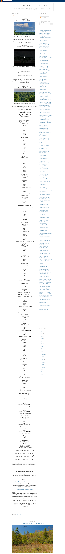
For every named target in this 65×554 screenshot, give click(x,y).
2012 (42, 335)
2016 (42, 341)
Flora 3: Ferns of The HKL (43, 60)
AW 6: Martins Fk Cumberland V (45, 102)
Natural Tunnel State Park (43, 149)
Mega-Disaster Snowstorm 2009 (44, 285)
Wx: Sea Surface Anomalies (44, 241)
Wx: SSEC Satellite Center (44, 207)
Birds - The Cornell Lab (43, 174)
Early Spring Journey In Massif (44, 299)
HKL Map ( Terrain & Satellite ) (44, 33)
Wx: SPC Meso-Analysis (43, 220)
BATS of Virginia (42, 171)
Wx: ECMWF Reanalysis (43, 262)
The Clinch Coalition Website (44, 41)
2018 (42, 344)
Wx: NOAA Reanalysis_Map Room (45, 259)
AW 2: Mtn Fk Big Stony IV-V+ (44, 96)
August (43, 364)
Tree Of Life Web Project (43, 168)
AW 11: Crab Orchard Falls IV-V (44, 109)
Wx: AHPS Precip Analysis (44, 217)
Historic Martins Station (43, 146)
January (43, 352)
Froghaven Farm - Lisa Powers (44, 194)
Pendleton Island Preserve (43, 158)
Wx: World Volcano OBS (43, 256)
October (43, 367)
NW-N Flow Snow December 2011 (45, 293)
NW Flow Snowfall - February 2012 (45, 295)
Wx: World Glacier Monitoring (44, 249)
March (43, 356)
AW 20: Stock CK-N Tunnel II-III (45, 122)
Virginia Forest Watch (43, 43)
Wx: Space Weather (42, 244)
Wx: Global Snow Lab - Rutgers (44, 253)
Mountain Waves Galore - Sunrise (45, 282)
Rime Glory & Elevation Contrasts (45, 272)
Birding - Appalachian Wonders (44, 177)
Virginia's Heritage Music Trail (44, 139)
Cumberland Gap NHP (43, 144)
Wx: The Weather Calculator (44, 257)
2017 (42, 343)
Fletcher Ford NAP (42, 155)
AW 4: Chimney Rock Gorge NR (45, 99)
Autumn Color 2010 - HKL (44, 66)
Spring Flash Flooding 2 (43, 128)
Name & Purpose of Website (44, 34)
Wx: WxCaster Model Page (44, 203)
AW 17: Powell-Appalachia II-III (45, 118)
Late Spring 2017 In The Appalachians (32, 523)
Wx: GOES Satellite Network (44, 211)
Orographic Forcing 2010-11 (44, 309)
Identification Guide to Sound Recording (24, 489)
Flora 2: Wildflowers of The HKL (45, 59)
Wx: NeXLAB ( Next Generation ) (45, 198)
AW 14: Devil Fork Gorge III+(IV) (45, 113)
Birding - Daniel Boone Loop (44, 180)
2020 (42, 348)
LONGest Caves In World (43, 52)
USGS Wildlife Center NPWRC (44, 197)
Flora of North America (43, 80)
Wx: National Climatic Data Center (45, 233)
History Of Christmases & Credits (45, 290)
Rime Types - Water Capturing (44, 267)
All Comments (43, 17)
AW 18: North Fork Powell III (44, 119)
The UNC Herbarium (43, 76)
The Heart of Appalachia (43, 142)
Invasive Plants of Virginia (44, 75)
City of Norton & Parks (43, 148)
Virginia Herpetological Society (44, 193)
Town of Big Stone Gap (43, 40)
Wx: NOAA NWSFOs (43, 231)
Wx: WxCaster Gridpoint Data (44, 201)
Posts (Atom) (18, 514)
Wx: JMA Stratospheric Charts (44, 243)
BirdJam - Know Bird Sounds (44, 175)
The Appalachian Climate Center (24, 75)
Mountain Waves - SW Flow (44, 283)
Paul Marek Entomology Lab (44, 188)
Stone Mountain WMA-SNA (44, 159)
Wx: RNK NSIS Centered (43, 210)
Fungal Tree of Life (42, 86)
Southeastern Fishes (42, 191)
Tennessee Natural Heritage (44, 47)
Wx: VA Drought (42, 226)
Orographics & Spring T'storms (44, 305)
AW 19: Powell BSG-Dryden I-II (44, 121)
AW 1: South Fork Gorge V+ (44, 95)
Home (25, 511)
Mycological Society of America (45, 85)
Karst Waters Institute (43, 56)
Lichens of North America (43, 90)
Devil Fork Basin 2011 (43, 164)
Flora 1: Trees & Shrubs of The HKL (45, 57)
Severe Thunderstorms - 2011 (44, 301)
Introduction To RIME (43, 266)
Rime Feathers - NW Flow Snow (44, 270)
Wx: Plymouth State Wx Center (44, 213)
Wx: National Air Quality (43, 227)
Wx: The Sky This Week (43, 246)
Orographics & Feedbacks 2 (44, 308)
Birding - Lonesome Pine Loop (44, 181)
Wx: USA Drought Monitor (44, 224)
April (43, 357)
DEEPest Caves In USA (43, 50)
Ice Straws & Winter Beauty (44, 269)
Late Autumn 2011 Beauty (44, 69)
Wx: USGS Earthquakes (43, 254)
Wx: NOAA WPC (42, 214)
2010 (42, 331)
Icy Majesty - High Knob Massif (44, 275)
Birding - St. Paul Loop (43, 182)
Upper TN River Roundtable (44, 131)
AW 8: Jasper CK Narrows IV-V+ (44, 105)
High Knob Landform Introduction (45, 30)
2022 (42, 351)
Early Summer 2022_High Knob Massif (21, 15)
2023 (42, 369)
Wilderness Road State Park (44, 145)
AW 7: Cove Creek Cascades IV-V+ (45, 103)
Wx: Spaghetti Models (43, 230)
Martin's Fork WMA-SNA (43, 157)
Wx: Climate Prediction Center (44, 236)
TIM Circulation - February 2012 (45, 286)
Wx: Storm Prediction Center (44, 218)
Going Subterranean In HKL (44, 54)
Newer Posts (14, 511)
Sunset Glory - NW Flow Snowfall (45, 292)
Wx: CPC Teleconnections (44, 237)
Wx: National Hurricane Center (44, 229)
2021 (42, 349)
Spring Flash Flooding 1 (43, 126)
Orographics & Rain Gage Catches (45, 303)
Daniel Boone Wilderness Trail (44, 136)
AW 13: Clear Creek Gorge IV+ (44, 112)
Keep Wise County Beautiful (44, 141)
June (43, 359)
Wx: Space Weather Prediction (44, 247)
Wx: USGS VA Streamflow (43, 216)
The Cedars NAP (42, 154)
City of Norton (41, 39)
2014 (42, 338)
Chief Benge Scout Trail (43, 135)
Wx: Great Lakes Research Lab (44, 240)
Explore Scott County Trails (44, 134)
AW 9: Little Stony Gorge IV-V (44, 106)
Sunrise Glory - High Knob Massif (45, 279)
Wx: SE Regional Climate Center (45, 234)
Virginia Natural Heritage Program (45, 44)
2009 (42, 330)
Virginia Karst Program (43, 49)
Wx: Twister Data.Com (43, 223)
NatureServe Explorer (43, 169)
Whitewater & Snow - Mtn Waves (45, 298)
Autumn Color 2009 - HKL (44, 64)
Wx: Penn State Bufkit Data (44, 204)
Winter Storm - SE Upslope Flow (45, 288)
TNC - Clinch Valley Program (44, 152)
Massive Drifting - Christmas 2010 (45, 289)
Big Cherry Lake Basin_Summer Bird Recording (24, 481)
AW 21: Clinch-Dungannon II (44, 123)
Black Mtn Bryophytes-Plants (44, 92)
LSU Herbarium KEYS (43, 79)
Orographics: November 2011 (44, 311)
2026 (42, 374)
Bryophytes (41, 88)
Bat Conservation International (44, 172)
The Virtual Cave (42, 53)
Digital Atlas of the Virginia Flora (45, 70)
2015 (42, 340)
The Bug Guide (42, 187)
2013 (42, 336)
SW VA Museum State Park (44, 151)
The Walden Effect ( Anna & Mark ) (45, 190)
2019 (42, 346)
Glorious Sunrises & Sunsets (44, 277)
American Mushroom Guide (44, 83)
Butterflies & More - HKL (43, 185)
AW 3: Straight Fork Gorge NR (44, 98)
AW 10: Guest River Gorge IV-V (44, 108)
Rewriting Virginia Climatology (45, 36)
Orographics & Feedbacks (43, 306)
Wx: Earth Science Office (43, 205)
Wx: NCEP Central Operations (44, 200)
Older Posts (36, 511)
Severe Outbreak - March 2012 (44, 302)
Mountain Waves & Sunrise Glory (45, 280)
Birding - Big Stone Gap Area (44, 178)
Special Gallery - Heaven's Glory (45, 31)
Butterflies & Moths (42, 184)
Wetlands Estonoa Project (43, 62)
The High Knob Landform (32, 5)
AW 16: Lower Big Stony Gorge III (45, 116)
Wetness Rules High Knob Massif (45, 93)
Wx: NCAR (41, 263)
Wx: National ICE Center (43, 252)
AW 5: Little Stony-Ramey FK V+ (45, 100)
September (44, 365)
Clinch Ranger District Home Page (45, 132)
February (43, 354)
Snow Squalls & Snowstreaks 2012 (45, 296)
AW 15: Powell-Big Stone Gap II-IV (45, 115)
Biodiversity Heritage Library (44, 165)
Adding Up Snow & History (44, 276)
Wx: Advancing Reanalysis (44, 260)
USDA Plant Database (43, 82)
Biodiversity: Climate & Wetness (45, 37)
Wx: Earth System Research (44, 265)
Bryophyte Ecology (42, 89)
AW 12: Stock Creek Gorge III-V (44, 111)
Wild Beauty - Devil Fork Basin (44, 162)
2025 (42, 372)
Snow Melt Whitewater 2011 (44, 125)
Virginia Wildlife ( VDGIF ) (44, 195)
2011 (42, 333)
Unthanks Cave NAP (43, 161)
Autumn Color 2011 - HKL (44, 67)
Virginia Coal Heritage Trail (44, 138)
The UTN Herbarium (42, 77)
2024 (42, 371)
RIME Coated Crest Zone (43, 273)
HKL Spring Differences (43, 63)
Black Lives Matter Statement (25, 69)
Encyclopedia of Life (43, 167)
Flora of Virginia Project (43, 72)
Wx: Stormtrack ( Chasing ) (44, 221)
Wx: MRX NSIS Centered (43, 208)
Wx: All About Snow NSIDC (44, 250)
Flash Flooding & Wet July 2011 (45, 129)
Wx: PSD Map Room (43, 239)
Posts (42, 15)
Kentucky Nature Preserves (44, 46)
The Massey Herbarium (43, 73)
